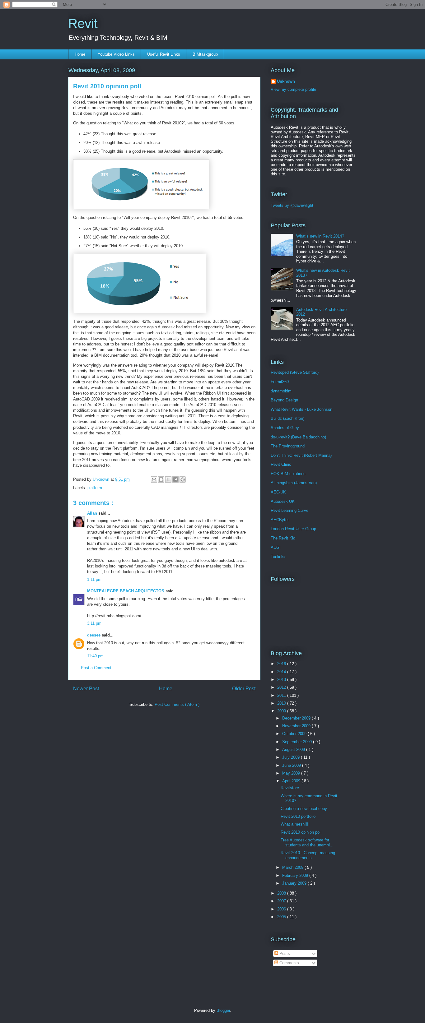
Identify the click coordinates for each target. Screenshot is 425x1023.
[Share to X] (168, 479)
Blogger (223, 1010)
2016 (282, 663)
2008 (282, 893)
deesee (94, 635)
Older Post (243, 688)
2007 (282, 901)
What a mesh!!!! (295, 824)
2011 (282, 695)
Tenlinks (278, 556)
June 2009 (292, 765)
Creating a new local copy (304, 808)
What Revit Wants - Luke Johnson (301, 409)
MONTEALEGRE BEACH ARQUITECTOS (126, 591)
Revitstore (290, 787)
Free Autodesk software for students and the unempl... (307, 842)
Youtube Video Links (116, 54)
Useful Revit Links (163, 54)
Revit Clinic (281, 464)
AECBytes (280, 519)
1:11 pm (94, 579)
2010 (282, 703)
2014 (282, 671)
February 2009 (295, 875)
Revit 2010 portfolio (298, 816)
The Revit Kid (283, 538)
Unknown (286, 81)
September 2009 (297, 741)
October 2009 (295, 733)
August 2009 (294, 749)
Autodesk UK (283, 501)
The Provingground (288, 446)
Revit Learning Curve (289, 510)
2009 (282, 711)
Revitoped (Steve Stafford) (295, 372)
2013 (282, 679)
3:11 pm (94, 623)
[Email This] (154, 479)
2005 (282, 916)
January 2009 (295, 883)
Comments (288, 963)
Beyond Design (284, 400)
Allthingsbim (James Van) (294, 482)
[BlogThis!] (161, 479)
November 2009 (297, 726)
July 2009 (291, 757)
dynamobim (281, 391)
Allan (92, 513)
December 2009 (297, 718)
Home (80, 54)
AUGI (276, 547)
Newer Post (86, 688)
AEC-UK (278, 492)
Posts (284, 953)
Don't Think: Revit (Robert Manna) (301, 455)
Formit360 (280, 381)
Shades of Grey (285, 427)
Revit (83, 23)
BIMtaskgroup (205, 54)
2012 (282, 687)
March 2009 (293, 867)
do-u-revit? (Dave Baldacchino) (298, 437)
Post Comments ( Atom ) (177, 704)
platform (94, 487)
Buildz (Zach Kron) (287, 418)
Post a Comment (96, 667)
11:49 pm (95, 656)
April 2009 (291, 781)
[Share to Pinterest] (183, 479)
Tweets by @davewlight (292, 205)
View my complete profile (293, 89)
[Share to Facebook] (175, 479)
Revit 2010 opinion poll (301, 832)
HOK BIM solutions (288, 473)
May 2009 (291, 773)
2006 (282, 909)
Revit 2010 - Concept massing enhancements (308, 855)
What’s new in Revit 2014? (320, 236)
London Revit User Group (293, 528)
